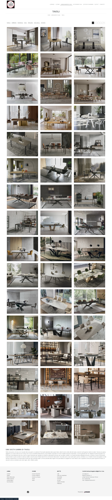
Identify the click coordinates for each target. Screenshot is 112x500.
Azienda (52, 4)
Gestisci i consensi (14, 499)
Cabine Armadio (61, 481)
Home (49, 15)
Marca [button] (8, 22)
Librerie (8, 473)
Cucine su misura (36, 477)
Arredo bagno (10, 480)
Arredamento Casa (66, 4)
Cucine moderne (36, 475)
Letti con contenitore (62, 475)
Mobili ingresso (10, 478)
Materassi (59, 483)
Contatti (102, 4)
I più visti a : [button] (37, 22)
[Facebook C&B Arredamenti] (28, 492)
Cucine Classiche (36, 473)
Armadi (59, 480)
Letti (58, 473)
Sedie (33, 480)
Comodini (59, 478)
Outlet (97, 4)
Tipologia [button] (30, 22)
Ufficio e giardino (88, 4)
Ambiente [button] (14, 22)
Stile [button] (25, 22)
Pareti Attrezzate (11, 477)
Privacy (2, 499)
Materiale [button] (20, 22)
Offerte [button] (43, 22)
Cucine (58, 4)
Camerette (59, 477)
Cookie (6, 499)
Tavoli (63, 15)
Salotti (8, 475)
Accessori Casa (77, 4)
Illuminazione (10, 481)
